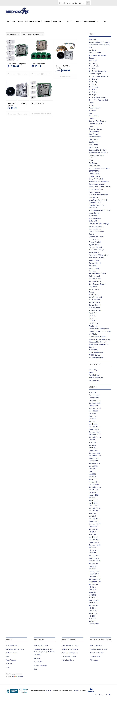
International (93, 197)
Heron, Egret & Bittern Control (99, 187)
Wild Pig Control (94, 355)
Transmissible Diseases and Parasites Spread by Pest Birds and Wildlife (100, 331)
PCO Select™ (94, 239)
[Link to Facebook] (96, 694)
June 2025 (92, 416)
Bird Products (93, 87)
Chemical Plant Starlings (97, 121)
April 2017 (92, 516)
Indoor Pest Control (96, 189)
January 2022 (94, 458)
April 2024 (92, 445)
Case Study (93, 370)
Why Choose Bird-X (96, 352)
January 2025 (94, 429)
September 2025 (95, 408)
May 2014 (92, 553)
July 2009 (92, 616)
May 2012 (92, 592)
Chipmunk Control (95, 123)
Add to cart (12, 74)
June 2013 (92, 566)
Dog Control (93, 142)
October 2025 (94, 405)
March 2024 (93, 448)
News (91, 372)
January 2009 (94, 624)
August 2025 (93, 411)
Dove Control (93, 145)
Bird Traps (92, 95)
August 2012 (93, 584)
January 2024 (94, 450)
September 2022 (95, 455)
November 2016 (94, 524)
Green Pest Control (96, 179)
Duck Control (93, 147)
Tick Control (93, 326)
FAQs (91, 158)
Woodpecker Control (96, 357)
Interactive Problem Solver (98, 194)
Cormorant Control (95, 129)
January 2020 (94, 495)
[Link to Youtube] (109, 694)
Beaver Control (94, 66)
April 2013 (92, 568)
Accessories (93, 39)
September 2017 (95, 508)
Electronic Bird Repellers (97, 150)
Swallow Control (94, 308)
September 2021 (95, 463)
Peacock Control (95, 242)
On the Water (93, 221)
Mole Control (93, 208)
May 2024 (92, 442)
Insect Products (94, 192)
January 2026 (94, 398)
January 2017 (94, 521)
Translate (20, 676)
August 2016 (93, 529)
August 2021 (93, 466)
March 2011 (93, 603)
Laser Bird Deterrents (96, 205)
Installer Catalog (95, 656)
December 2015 (94, 545)
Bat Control (93, 60)
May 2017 (92, 513)
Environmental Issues (96, 155)
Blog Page (92, 110)
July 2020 (92, 492)
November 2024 (94, 434)
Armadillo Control (95, 52)
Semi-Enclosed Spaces (97, 284)
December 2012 (94, 576)
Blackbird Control (95, 108)
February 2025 (94, 426)
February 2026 (94, 395)
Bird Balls (92, 68)
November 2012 (94, 579)
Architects (92, 50)
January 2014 (94, 558)
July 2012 (92, 587)
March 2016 (93, 537)
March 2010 (93, 613)
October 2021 (94, 461)
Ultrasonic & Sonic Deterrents (99, 339)
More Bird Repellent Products (99, 210)
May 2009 (92, 618)
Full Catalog (94, 660)
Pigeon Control (94, 244)
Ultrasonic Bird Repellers (97, 342)
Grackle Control (94, 176)
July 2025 (92, 413)
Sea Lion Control (95, 278)
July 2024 (92, 440)
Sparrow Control (94, 300)
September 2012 (95, 581)
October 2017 (94, 505)
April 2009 (92, 621)
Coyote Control (94, 131)
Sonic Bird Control (95, 297)
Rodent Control (94, 276)
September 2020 (95, 487)
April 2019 (92, 497)
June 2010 (92, 611)
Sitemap (92, 292)
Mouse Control (94, 213)
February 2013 (94, 571)
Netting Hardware (95, 218)
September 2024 (95, 437)
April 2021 (92, 476)
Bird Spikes (93, 89)
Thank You (92, 313)
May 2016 (92, 534)
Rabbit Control (94, 260)
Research (92, 271)
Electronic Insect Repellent (98, 152)
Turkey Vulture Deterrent (97, 336)
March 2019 (93, 500)
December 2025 (94, 400)
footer (91, 160)
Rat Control (93, 265)
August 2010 (93, 605)
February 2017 (94, 518)
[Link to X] (99, 694)
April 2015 (92, 547)
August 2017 (93, 511)
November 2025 (94, 403)
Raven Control (94, 268)
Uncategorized (94, 380)
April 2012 (92, 595)
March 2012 (93, 597)
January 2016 (94, 542)
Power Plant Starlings (96, 250)
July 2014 (92, 550)
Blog (35, 669)
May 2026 (92, 392)
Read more (36, 113)
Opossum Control (95, 229)
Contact (91, 126)
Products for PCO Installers (98, 255)
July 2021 (92, 468)
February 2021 (94, 482)
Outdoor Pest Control (96, 236)
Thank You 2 (93, 323)
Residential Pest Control (97, 273)
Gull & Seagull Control (97, 184)
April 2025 (92, 421)
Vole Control (93, 350)
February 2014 (94, 555)
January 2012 (94, 600)
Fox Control (93, 163)
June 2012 (92, 589)
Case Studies (93, 116)
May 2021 (92, 474)
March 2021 (93, 479)
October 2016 (94, 526)
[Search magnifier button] (88, 3)
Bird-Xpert (92, 105)
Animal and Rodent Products (99, 42)
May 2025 (92, 419)
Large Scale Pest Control (98, 200)
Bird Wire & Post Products (98, 97)
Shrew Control (94, 289)
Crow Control (93, 134)
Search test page (95, 281)
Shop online (93, 286)
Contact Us (9, 664)
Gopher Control (94, 173)
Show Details (23, 74)
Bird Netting (93, 81)
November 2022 (94, 453)
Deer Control (93, 139)
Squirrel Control (94, 302)
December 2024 (94, 432)
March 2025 (93, 424)
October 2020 (94, 484)
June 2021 (92, 471)
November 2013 (94, 561)
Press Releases (94, 375)
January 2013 (94, 574)
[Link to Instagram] (102, 694)
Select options (65, 76)
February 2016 (94, 539)
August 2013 (93, 563)
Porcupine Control (95, 247)
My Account (93, 215)
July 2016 (92, 532)
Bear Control (93, 63)
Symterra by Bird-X (95, 310)
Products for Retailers (96, 258)
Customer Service (95, 137)
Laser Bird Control (95, 202)
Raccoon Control (95, 263)
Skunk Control (94, 294)
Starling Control (94, 305)
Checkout (92, 118)
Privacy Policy (94, 252)
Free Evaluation (94, 165)
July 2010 (92, 608)
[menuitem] (11, 21)
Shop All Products (96, 645)
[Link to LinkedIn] (106, 694)
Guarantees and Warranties (99, 181)
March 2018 (93, 503)
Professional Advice (96, 378)
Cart (90, 113)
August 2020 (93, 490)
